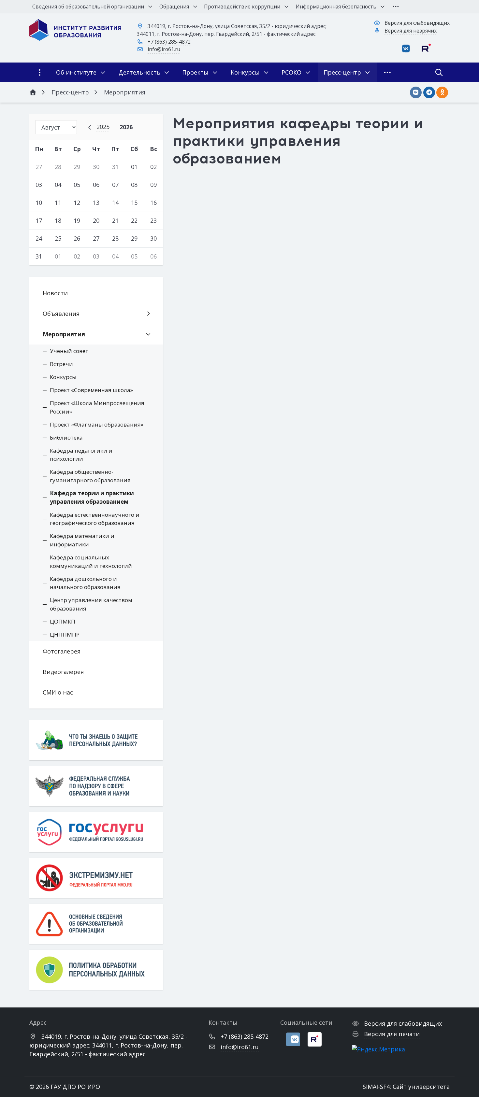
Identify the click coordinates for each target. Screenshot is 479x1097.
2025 (102, 127)
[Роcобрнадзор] (96, 786)
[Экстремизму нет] (96, 878)
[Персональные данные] (96, 740)
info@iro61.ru (164, 49)
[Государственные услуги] (96, 832)
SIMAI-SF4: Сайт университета (406, 1086)
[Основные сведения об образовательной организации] (96, 924)
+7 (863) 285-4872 (169, 41)
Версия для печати (392, 1034)
